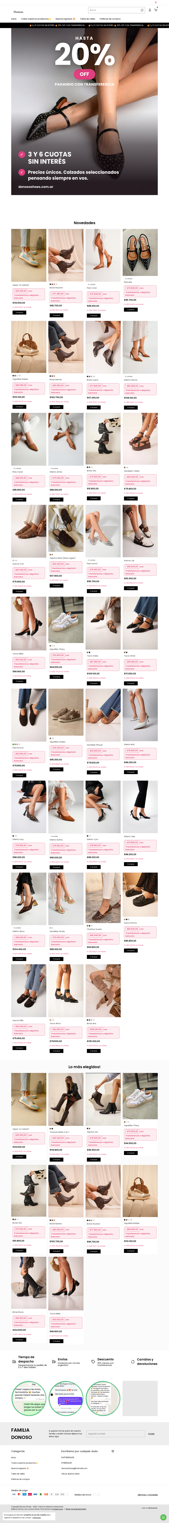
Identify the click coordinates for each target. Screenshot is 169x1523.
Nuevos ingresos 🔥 (65, 18)
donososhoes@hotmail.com (74, 1468)
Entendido (37, 1518)
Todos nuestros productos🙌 (36, 18)
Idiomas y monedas (148, 1494)
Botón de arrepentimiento (76, 1509)
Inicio (14, 18)
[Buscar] (141, 10)
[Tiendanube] (149, 1508)
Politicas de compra (110, 18)
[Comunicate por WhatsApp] (163, 1517)
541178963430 (67, 1457)
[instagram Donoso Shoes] (156, 2)
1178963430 (66, 1463)
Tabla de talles (87, 18)
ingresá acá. (58, 1509)
